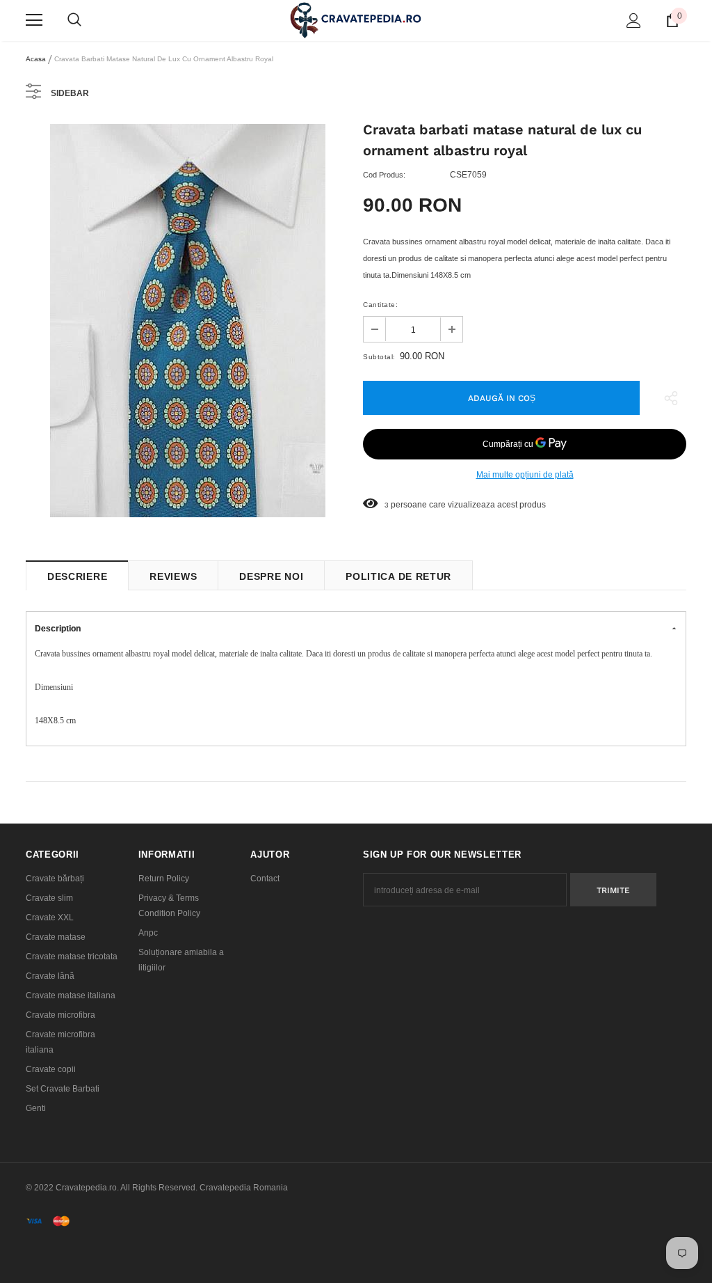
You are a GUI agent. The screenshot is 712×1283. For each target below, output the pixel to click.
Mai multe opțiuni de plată (525, 475)
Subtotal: (379, 357)
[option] (187, 320)
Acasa (36, 59)
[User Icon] (633, 20)
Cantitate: (380, 304)
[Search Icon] (74, 20)
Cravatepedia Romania (244, 1188)
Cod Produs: (384, 175)
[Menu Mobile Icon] (34, 20)
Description (58, 628)
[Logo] (356, 20)
